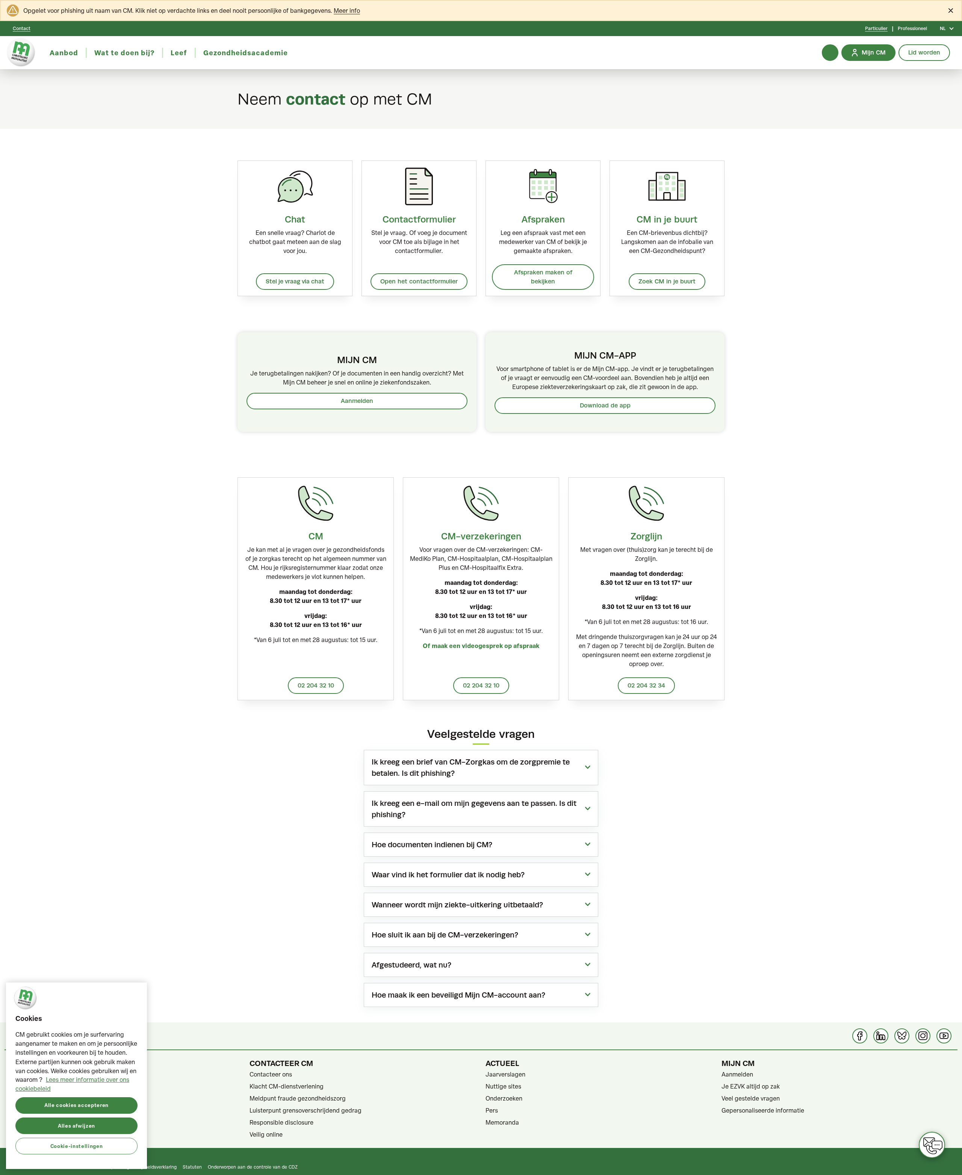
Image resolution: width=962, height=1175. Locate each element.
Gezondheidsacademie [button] (245, 53)
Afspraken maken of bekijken (543, 277)
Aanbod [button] (64, 53)
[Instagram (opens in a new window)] (922, 1035)
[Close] (950, 10)
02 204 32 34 (646, 685)
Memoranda (502, 1122)
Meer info (347, 10)
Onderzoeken (504, 1098)
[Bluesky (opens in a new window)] (901, 1035)
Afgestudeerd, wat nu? (411, 965)
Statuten (192, 1166)
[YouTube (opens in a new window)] (943, 1035)
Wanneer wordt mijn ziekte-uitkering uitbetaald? (457, 905)
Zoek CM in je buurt (667, 281)
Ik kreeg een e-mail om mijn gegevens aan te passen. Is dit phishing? (474, 809)
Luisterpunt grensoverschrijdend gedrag (306, 1110)
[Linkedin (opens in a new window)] (880, 1035)
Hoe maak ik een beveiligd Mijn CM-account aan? (458, 995)
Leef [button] (179, 53)
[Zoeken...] (830, 52)
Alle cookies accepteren (76, 1104)
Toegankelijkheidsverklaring (148, 1166)
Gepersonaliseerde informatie (763, 1110)
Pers (492, 1110)
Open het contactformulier (419, 281)
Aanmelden (357, 400)
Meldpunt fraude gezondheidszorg (298, 1098)
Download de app (605, 405)
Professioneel (912, 28)
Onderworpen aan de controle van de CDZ (253, 1166)
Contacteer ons (271, 1074)
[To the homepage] (21, 53)
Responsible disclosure (281, 1122)
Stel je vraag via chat (295, 281)
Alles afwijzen (76, 1125)
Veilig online (266, 1134)
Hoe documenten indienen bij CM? (432, 844)
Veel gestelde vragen (751, 1098)
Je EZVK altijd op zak (751, 1086)
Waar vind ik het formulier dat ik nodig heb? (448, 875)
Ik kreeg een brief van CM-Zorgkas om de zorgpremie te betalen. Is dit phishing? (471, 767)
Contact (21, 28)
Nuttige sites (503, 1086)
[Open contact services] (932, 1145)
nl (942, 28)
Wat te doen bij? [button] (124, 53)
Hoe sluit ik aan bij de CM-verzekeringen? (445, 935)
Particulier (876, 28)
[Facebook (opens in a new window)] (859, 1035)
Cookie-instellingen (76, 1145)
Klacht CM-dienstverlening (287, 1086)
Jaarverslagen (505, 1074)
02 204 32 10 (316, 685)
